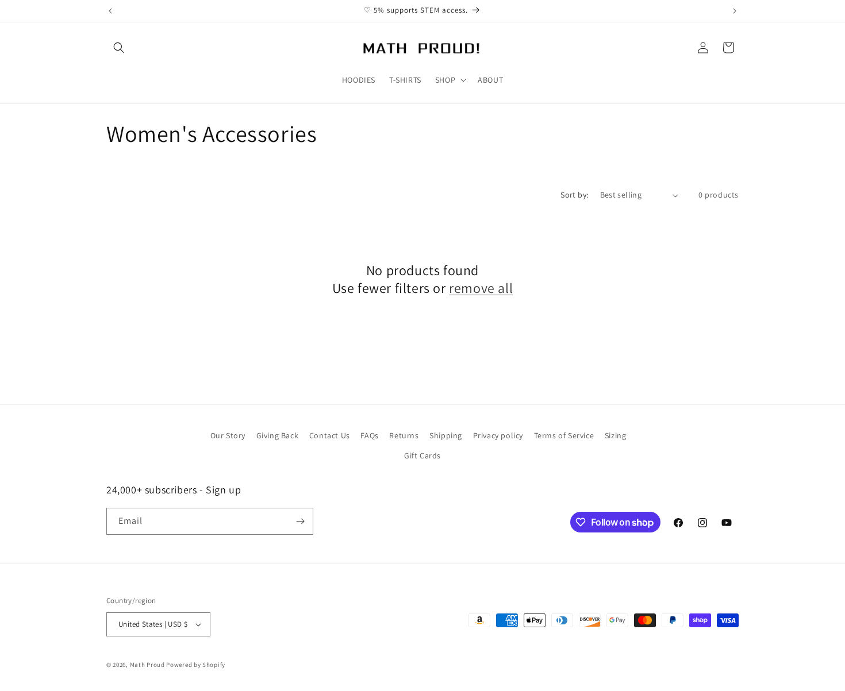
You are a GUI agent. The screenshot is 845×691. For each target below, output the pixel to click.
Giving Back (277, 435)
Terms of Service (564, 435)
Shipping (445, 435)
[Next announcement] (734, 11)
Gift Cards (422, 455)
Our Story (227, 435)
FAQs (369, 435)
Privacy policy (498, 435)
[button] (119, 47)
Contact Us (329, 435)
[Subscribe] (300, 521)
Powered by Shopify (195, 665)
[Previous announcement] (110, 11)
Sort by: (574, 195)
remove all (481, 288)
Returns (403, 435)
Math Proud (147, 665)
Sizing (616, 435)
